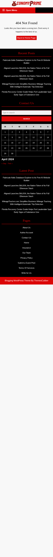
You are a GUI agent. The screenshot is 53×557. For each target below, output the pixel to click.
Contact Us (26, 238)
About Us (26, 227)
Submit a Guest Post (26, 263)
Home (26, 243)
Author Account (26, 232)
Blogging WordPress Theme (18, 281)
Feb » (10, 163)
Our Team (26, 253)
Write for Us (26, 273)
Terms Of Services (26, 268)
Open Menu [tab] (11, 10)
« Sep (4, 163)
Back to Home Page (27, 38)
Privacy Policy (26, 258)
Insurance (26, 248)
